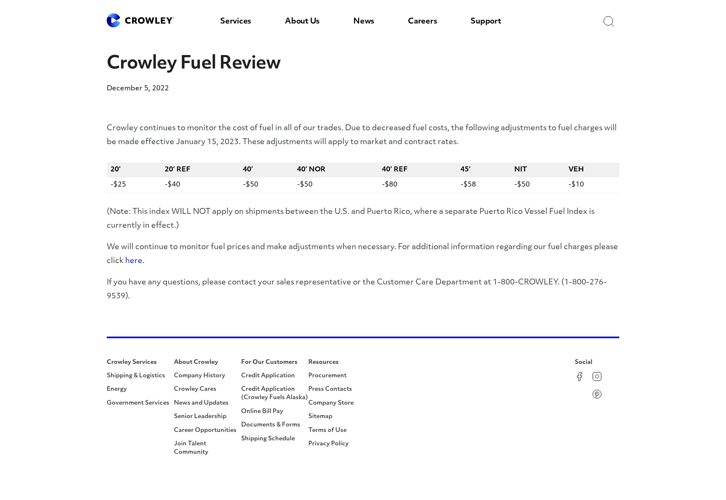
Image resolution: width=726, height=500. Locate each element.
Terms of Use (327, 430)
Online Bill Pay (262, 411)
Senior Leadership (200, 416)
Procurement (327, 376)
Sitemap (320, 416)
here (133, 261)
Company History (199, 376)
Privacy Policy (328, 444)
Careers (422, 22)
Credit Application (268, 376)
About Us (302, 22)
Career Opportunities (205, 430)
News (363, 22)
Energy (117, 389)
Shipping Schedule (268, 439)
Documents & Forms (270, 425)
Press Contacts (330, 389)
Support (486, 22)
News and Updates (201, 403)
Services (235, 22)
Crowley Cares (195, 389)
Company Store (331, 403)
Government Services (138, 403)
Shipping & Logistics (136, 376)
